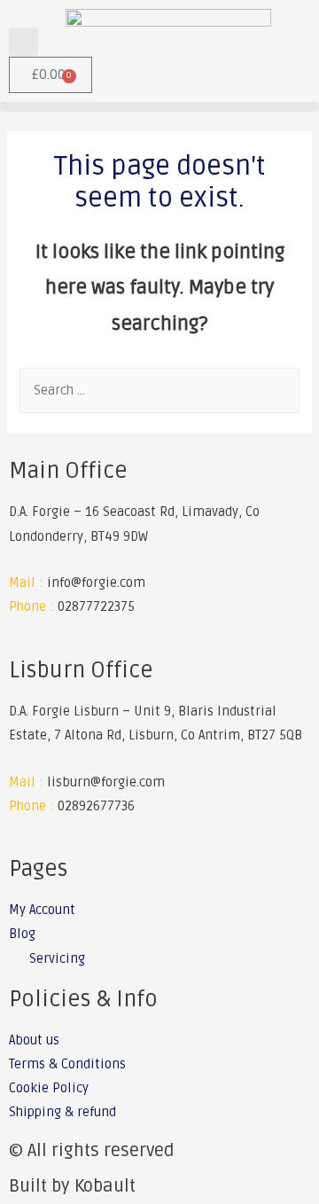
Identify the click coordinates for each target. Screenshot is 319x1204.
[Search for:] (159, 390)
